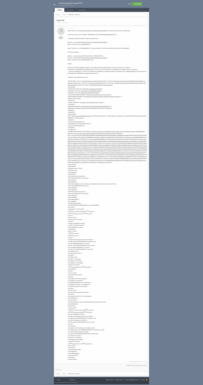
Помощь (143, 379)
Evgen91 (59, 22)
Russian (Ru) (72, 379)
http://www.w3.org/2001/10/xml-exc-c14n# (98, 94)
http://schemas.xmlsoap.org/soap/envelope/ (100, 85)
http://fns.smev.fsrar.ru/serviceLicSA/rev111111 (94, 81)
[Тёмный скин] (147, 4)
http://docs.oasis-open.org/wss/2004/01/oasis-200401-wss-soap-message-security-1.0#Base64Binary (118, 131)
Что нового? (70, 10)
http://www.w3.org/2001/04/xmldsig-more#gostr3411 (96, 106)
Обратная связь (109, 379)
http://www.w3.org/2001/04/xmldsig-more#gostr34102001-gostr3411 (102, 96)
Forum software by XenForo (66, 382)
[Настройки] (144, 4)
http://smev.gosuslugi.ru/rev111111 (98, 83)
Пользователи (82, 10)
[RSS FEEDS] (91, 10)
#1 (146, 28)
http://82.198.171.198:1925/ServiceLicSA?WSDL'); (95, 42)
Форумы (59, 10)
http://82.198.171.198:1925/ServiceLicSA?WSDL (94, 30)
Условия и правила (119, 379)
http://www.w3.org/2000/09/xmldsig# (91, 90)
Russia (58, 379)
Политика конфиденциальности (132, 379)
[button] (63, 10)
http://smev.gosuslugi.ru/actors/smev (92, 89)
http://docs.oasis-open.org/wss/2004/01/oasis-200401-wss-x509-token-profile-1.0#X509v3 (98, 133)
